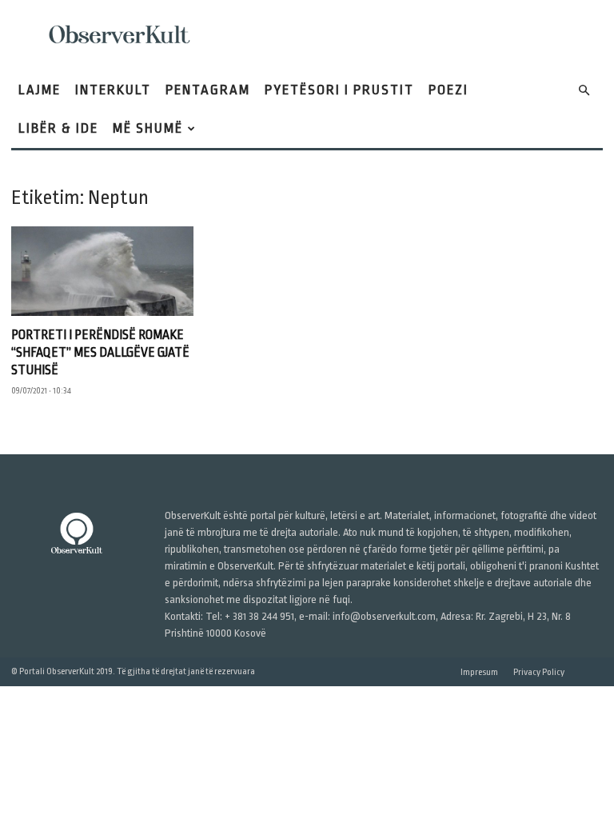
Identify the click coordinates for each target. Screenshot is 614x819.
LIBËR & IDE (58, 128)
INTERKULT (113, 90)
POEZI (448, 90)
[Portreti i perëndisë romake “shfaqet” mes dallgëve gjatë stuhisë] (102, 271)
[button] (583, 90)
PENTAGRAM (207, 90)
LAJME (39, 90)
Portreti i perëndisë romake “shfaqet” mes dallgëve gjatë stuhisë (100, 353)
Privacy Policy (538, 672)
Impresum (479, 672)
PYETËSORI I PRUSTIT (339, 90)
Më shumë (148, 128)
